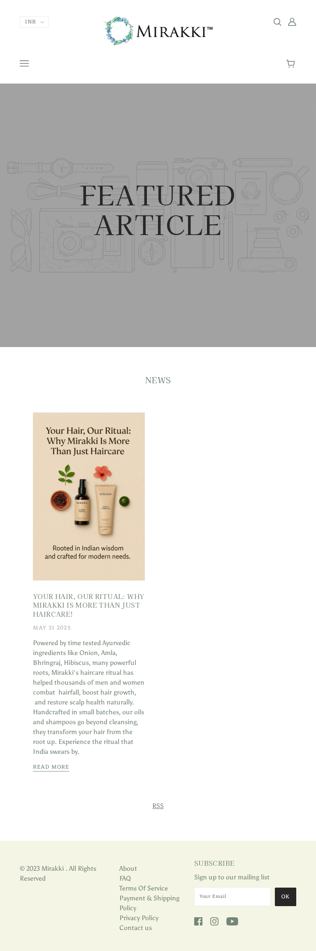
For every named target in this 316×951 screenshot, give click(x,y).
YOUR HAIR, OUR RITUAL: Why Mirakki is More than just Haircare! (88, 605)
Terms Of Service (143, 888)
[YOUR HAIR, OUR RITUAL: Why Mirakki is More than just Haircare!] (89, 503)
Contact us (135, 928)
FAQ (125, 878)
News (158, 380)
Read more (51, 768)
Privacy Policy (138, 918)
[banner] (158, 30)
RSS (158, 806)
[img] (277, 21)
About (128, 868)
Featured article (158, 210)
